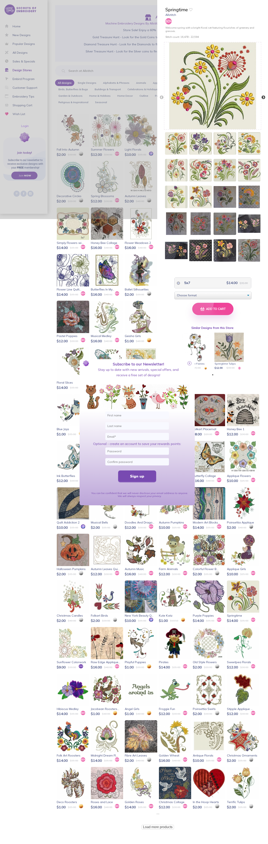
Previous (162, 97)
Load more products (158, 827)
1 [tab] (213, 375)
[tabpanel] (197, 351)
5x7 (186, 283)
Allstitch (170, 15)
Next (263, 97)
